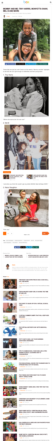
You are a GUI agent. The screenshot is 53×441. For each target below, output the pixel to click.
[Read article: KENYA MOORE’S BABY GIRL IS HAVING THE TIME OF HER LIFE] (10, 296)
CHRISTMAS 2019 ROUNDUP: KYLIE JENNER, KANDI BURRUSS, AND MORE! (34, 399)
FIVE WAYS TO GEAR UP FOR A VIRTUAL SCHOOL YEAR (33, 304)
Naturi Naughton (7, 242)
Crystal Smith (27, 240)
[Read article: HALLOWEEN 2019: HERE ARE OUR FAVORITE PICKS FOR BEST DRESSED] (10, 427)
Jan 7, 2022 (13, 179)
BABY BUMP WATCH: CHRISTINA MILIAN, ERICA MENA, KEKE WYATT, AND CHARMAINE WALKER (33, 411)
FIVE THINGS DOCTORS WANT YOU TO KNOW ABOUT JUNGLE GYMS (32, 376)
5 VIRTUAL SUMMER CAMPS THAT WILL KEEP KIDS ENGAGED (34, 316)
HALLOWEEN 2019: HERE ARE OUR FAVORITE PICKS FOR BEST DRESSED (34, 423)
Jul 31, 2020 (36, 179)
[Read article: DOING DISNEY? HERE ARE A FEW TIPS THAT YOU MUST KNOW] (10, 391)
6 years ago (26, 295)
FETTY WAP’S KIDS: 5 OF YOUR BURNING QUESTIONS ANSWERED (31, 340)
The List (20, 16)
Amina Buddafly (9, 240)
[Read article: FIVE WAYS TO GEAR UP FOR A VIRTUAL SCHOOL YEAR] (10, 308)
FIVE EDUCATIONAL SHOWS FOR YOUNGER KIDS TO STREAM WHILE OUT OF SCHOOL (34, 364)
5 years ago (26, 283)
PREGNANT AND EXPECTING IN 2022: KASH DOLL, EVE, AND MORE (34, 280)
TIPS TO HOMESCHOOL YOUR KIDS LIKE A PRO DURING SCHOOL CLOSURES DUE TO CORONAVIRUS (33, 352)
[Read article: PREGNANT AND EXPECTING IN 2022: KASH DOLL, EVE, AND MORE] (10, 284)
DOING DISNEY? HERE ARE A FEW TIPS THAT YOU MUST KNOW (34, 387)
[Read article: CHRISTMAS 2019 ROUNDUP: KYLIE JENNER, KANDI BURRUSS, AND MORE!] (10, 403)
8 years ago (14, 16)
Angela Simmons (18, 240)
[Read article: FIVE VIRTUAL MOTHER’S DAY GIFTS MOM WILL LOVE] (10, 331)
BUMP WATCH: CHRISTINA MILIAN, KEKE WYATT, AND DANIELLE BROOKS (33, 435)
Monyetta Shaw (38, 240)
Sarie (8, 16)
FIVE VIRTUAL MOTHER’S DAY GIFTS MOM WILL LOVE (33, 328)
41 (30, 437)
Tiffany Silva (22, 307)
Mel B (32, 240)
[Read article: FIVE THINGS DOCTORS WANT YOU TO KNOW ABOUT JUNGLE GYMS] (10, 379)
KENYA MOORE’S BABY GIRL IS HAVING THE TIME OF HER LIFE (33, 292)
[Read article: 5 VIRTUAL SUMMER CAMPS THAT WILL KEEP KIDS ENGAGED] (10, 319)
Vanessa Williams (23, 242)
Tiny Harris (15, 242)
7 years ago (26, 402)
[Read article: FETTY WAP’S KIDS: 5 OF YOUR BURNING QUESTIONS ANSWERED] (10, 343)
